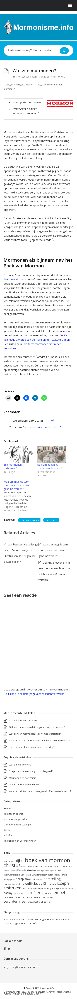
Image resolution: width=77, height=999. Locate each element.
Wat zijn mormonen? (20, 764)
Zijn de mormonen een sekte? (25, 784)
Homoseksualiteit (12, 884)
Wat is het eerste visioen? (23, 720)
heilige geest (9, 879)
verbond (38, 897)
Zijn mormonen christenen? (13, 466)
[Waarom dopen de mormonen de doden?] (51, 454)
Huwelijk (8, 808)
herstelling (52, 878)
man (62, 888)
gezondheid (53, 875)
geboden (46, 870)
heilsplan (22, 879)
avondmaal (9, 861)
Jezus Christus (45, 883)
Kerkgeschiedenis (28, 76)
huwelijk (26, 883)
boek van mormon (53, 84)
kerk (19, 887)
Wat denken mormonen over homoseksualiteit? (35, 733)
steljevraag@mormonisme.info (20, 967)
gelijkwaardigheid (12, 875)
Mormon (68, 888)
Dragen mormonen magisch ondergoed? (31, 771)
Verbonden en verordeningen (20, 840)
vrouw (31, 902)
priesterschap (17, 893)
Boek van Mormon (15, 279)
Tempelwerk (28, 897)
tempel (58, 892)
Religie (7, 830)
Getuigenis (37, 875)
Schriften (8, 835)
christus (12, 865)
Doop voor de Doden (49, 866)
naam (7, 893)
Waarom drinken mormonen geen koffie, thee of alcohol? (40, 791)
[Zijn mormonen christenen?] (18, 454)
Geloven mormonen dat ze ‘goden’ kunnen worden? (37, 727)
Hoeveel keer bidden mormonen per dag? (31, 747)
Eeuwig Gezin (26, 870)
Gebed (38, 870)
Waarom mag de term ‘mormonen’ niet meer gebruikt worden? (53, 550)
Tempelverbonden (12, 897)
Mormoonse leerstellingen (18, 824)
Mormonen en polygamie (22, 777)
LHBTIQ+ (55, 888)
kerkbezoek (29, 888)
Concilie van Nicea (29, 866)
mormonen (9, 88)
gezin (44, 875)
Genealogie (25, 875)
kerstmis (39, 888)
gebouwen (56, 870)
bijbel (20, 860)
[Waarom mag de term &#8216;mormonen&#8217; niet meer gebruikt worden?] (20, 496)
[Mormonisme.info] (38, 27)
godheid (63, 875)
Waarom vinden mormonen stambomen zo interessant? (39, 740)
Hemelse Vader (35, 879)
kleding (47, 888)
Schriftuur (47, 893)
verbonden (48, 897)
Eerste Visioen (10, 870)
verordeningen (15, 901)
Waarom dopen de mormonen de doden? (49, 466)
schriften (33, 892)
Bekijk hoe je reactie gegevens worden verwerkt (34, 693)
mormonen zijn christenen (40, 427)
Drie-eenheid (66, 866)
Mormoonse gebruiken (16, 819)
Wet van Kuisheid (42, 902)
